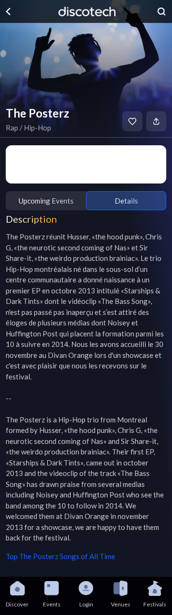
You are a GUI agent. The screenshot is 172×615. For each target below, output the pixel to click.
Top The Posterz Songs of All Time (60, 556)
